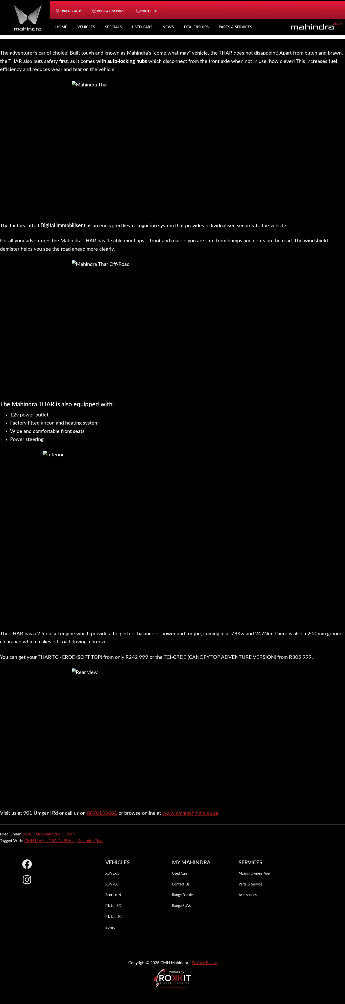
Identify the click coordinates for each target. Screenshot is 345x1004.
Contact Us (180, 884)
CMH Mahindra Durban (54, 834)
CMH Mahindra (27, 17)
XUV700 (111, 884)
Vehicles (86, 27)
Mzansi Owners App (254, 873)
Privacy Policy (204, 963)
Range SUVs (181, 906)
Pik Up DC (113, 917)
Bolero (110, 927)
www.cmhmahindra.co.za (190, 813)
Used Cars (142, 27)
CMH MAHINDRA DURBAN (49, 841)
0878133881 (102, 813)
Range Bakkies (183, 895)
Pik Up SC (113, 906)
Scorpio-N (113, 895)
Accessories (248, 895)
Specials (113, 27)
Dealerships (196, 27)
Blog (27, 834)
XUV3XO (112, 873)
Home (61, 27)
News (168, 27)
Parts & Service (250, 884)
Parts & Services (235, 27)
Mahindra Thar (90, 841)
